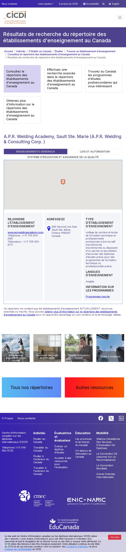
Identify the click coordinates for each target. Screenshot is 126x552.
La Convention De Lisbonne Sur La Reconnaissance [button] (106, 456)
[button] (15, 17)
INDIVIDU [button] (39, 433)
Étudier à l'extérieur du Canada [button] (41, 459)
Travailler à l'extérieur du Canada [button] (41, 471)
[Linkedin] (121, 418)
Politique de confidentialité (18, 549)
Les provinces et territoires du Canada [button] (83, 442)
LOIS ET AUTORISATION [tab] (95, 151)
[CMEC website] (40, 501)
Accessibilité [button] (92, 3)
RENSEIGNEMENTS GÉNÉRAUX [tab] (35, 151)
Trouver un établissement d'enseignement (90, 51)
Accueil (8, 51)
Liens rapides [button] (45, 3)
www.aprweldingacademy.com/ (26, 232)
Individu (20, 51)
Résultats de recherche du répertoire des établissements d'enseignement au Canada (57, 57)
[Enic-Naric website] (86, 501)
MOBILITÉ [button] (102, 433)
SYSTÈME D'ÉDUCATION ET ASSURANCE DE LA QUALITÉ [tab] (63, 157)
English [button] (115, 3)
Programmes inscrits (98, 296)
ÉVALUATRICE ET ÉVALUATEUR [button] (62, 436)
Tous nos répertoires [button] (31, 387)
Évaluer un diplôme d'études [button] (60, 449)
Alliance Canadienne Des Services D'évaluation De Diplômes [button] (108, 443)
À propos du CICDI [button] (68, 3)
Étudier (59, 51)
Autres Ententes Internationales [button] (105, 475)
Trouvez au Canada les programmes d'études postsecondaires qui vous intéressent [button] (102, 79)
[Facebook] (101, 418)
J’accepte (114, 537)
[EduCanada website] (64, 523)
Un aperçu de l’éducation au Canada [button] (83, 453)
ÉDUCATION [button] (83, 433)
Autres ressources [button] (94, 387)
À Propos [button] (7, 418)
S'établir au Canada (40, 51)
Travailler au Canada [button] (40, 449)
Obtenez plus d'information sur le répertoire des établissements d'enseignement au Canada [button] (20, 110)
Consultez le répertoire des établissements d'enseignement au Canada (49, 54)
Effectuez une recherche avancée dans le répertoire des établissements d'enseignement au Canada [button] (61, 79)
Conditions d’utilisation (77, 546)
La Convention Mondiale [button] (104, 467)
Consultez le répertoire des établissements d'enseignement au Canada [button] (20, 79)
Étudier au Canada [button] (39, 440)
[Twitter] (111, 418)
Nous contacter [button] (9, 3)
